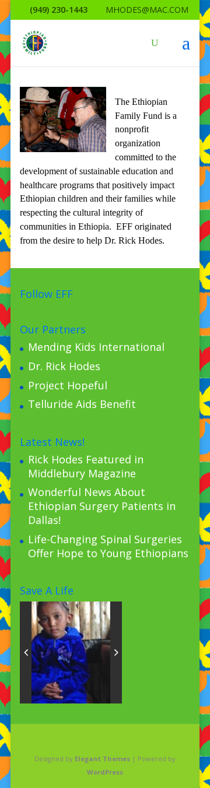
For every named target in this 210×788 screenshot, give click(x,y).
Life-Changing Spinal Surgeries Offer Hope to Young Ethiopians (108, 546)
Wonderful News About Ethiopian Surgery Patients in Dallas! (102, 506)
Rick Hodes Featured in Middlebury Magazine (86, 466)
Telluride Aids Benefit (82, 404)
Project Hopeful (67, 385)
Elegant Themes (102, 758)
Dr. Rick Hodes (64, 366)
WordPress (105, 772)
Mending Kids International (96, 347)
